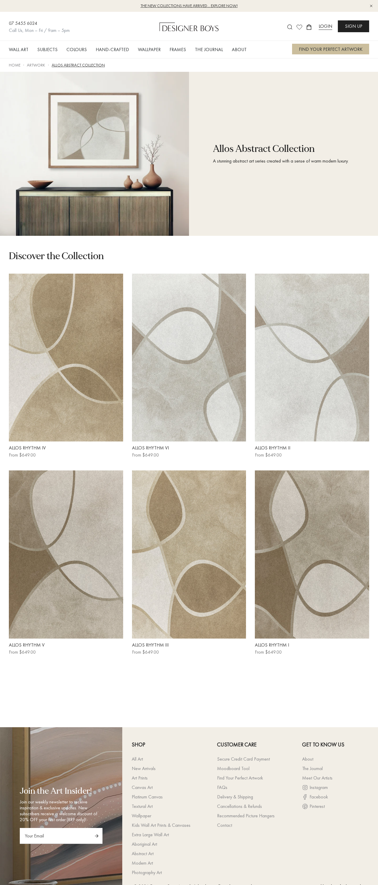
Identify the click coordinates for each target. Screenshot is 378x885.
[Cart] (309, 27)
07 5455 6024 (23, 23)
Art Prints (140, 778)
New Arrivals (144, 768)
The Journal (312, 768)
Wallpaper (141, 816)
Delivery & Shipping (235, 797)
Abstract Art (143, 853)
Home (14, 65)
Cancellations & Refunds (239, 806)
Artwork (36, 65)
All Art (137, 759)
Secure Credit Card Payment (243, 759)
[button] (21, 49)
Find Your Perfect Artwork (240, 778)
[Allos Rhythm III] (189, 554)
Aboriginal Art (144, 844)
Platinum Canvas (147, 797)
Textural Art (142, 806)
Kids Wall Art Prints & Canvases (161, 825)
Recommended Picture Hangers (246, 816)
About (307, 759)
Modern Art (142, 863)
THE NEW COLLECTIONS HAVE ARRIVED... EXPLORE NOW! (189, 5)
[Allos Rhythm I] (312, 554)
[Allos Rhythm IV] (66, 357)
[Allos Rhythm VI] (189, 357)
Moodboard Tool (233, 768)
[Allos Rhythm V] (66, 554)
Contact (224, 825)
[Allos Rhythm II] (312, 357)
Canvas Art (142, 787)
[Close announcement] (371, 6)
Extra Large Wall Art (150, 835)
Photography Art (147, 872)
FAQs (222, 787)
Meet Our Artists (317, 778)
